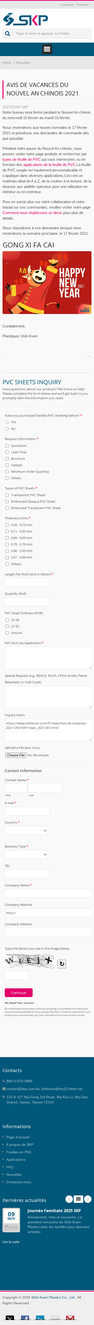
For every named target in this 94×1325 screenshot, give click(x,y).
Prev (69, 1199)
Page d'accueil (17, 1137)
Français (82, 4)
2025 (14, 1228)
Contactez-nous (18, 1182)
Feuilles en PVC (19, 1152)
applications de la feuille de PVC (49, 164)
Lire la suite (11, 1242)
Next (87, 1199)
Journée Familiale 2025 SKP (54, 1210)
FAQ (9, 1167)
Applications (15, 1160)
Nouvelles (23, 63)
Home (7, 63)
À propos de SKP (19, 1145)
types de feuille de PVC (22, 159)
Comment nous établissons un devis (32, 213)
